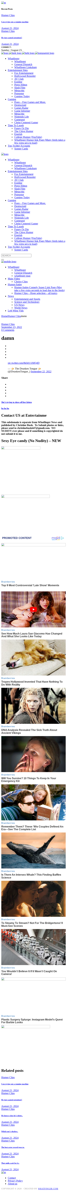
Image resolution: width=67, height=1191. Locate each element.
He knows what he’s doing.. (12, 1116)
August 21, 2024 (10, 28)
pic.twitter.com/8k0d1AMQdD (24, 363)
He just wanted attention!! (11, 38)
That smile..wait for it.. (10, 1163)
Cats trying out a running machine (14, 22)
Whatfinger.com (48, 1189)
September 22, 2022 (41, 371)
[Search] (2, 259)
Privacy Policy (15, 1180)
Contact (12, 1177)
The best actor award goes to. (13, 1147)
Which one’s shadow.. (9, 1131)
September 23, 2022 (11, 327)
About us (12, 1183)
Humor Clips (8, 15)
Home (4, 316)
